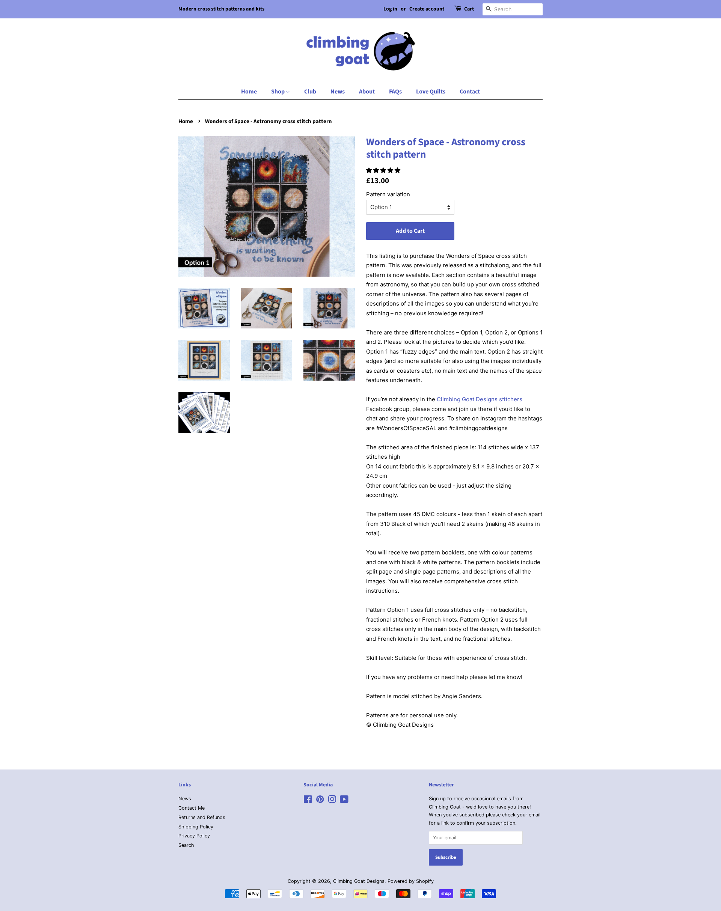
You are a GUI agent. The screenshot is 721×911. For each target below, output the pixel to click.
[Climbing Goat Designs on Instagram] (332, 801)
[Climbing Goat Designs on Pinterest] (320, 801)
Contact (470, 91)
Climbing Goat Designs (359, 881)
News (337, 91)
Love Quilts (430, 91)
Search (186, 845)
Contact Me (191, 808)
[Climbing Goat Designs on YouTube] (344, 801)
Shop (278, 91)
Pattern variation (388, 194)
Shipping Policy (195, 827)
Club (310, 91)
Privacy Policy (194, 836)
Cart (469, 9)
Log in (390, 9)
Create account (426, 9)
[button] (384, 170)
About (367, 91)
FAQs (395, 91)
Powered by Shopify (411, 881)
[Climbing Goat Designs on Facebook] (307, 801)
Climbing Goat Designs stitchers (479, 399)
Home (249, 91)
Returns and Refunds (201, 817)
